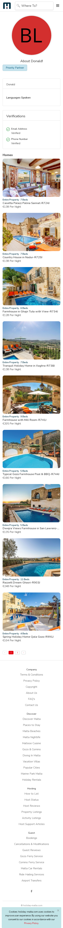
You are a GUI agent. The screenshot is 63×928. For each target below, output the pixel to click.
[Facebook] (31, 891)
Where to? (29, 6)
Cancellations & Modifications (31, 844)
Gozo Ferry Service (31, 856)
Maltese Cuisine (31, 743)
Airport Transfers (31, 880)
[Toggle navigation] (56, 6)
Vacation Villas (31, 761)
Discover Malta (32, 719)
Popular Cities (31, 767)
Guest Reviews (31, 850)
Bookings (31, 838)
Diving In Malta (31, 755)
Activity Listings (31, 818)
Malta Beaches (31, 731)
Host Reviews (31, 806)
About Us (31, 693)
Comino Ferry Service (31, 862)
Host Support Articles (32, 824)
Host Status (31, 800)
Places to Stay (31, 725)
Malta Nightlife (31, 737)
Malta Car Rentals (31, 868)
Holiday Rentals (31, 780)
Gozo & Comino (31, 749)
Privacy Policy (31, 680)
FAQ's (31, 699)
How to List (31, 793)
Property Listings (31, 812)
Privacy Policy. (31, 923)
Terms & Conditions (31, 674)
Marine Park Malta (31, 773)
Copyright (31, 687)
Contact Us (31, 705)
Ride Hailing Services (31, 874)
